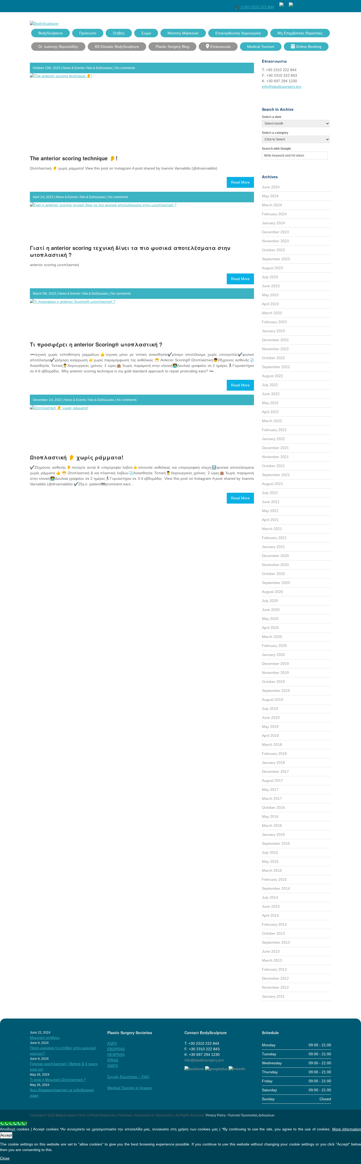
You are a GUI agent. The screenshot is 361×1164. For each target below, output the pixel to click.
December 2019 (275, 663)
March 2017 (272, 798)
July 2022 (270, 385)
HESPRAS (115, 1054)
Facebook (300, 3)
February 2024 (274, 214)
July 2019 (270, 708)
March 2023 (272, 313)
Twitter (309, 3)
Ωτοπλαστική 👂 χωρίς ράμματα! (76, 457)
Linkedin (328, 3)
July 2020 (270, 601)
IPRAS (112, 1060)
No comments (125, 68)
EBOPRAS (116, 1049)
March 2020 (272, 637)
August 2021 (272, 484)
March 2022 (272, 421)
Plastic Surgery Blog (172, 46)
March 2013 (272, 960)
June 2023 (271, 286)
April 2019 (270, 735)
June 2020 (271, 610)
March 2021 (272, 529)
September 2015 (276, 843)
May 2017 (270, 789)
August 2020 (272, 592)
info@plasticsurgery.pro (281, 86)
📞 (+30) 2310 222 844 (254, 7)
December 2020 (275, 556)
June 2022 (271, 394)
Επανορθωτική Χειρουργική (238, 33)
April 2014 (270, 915)
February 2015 (274, 879)
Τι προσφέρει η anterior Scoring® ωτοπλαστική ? (96, 344)
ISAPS (112, 1065)
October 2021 (273, 466)
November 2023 (275, 241)
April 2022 (270, 412)
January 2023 (273, 331)
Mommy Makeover (183, 33)
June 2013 (271, 951)
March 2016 (272, 825)
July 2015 (270, 852)
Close (5, 1158)
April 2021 (270, 520)
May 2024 (270, 196)
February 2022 (274, 430)
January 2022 (273, 439)
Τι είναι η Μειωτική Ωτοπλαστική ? (58, 1080)
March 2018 (272, 744)
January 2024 (273, 223)
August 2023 (272, 268)
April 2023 (270, 304)
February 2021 (274, 538)
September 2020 (276, 583)
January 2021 (273, 547)
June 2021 (271, 502)
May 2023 (270, 295)
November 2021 (275, 457)
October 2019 (273, 681)
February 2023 (274, 322)
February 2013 (274, 969)
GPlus (319, 3)
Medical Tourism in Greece (129, 1088)
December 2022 (275, 340)
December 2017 (275, 771)
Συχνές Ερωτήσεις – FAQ (128, 1077)
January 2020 (273, 654)
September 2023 (276, 259)
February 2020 (274, 645)
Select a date (271, 116)
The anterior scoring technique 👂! (74, 158)
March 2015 (272, 870)
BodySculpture (50, 33)
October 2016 (273, 807)
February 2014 (274, 924)
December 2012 (275, 978)
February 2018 (274, 753)
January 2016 (273, 834)
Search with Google (276, 148)
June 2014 (271, 906)
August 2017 (272, 780)
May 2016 (270, 816)
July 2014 (270, 897)
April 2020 (270, 628)
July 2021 (270, 493)
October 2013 (273, 933)
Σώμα (146, 33)
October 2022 (273, 358)
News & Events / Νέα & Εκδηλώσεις (88, 68)
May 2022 (270, 403)
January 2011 (273, 996)
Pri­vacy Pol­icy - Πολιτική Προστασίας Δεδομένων (240, 1115)
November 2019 (275, 672)
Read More (240, 182)
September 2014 (276, 888)
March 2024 (272, 205)
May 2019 (270, 726)
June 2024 (271, 187)
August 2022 (272, 376)
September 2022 (276, 367)
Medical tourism (260, 46)
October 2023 (273, 250)
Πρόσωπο (87, 33)
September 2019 (276, 690)
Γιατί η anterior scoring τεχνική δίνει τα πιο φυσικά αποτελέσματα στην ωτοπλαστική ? (130, 251)
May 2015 (270, 861)
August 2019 (272, 699)
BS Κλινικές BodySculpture (117, 46)
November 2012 (275, 987)
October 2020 (273, 574)
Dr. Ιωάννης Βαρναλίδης (58, 46)
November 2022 (275, 349)
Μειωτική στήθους (45, 1037)
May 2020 (270, 619)
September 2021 (276, 475)
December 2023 (275, 232)
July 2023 (270, 277)
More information (346, 1129)
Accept (6, 1135)
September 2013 (276, 942)
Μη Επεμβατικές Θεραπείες (300, 33)
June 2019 (271, 717)
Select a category (275, 132)
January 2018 (273, 762)
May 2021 (270, 511)
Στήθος (119, 33)
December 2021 (275, 448)
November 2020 (275, 565)
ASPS (112, 1043)
